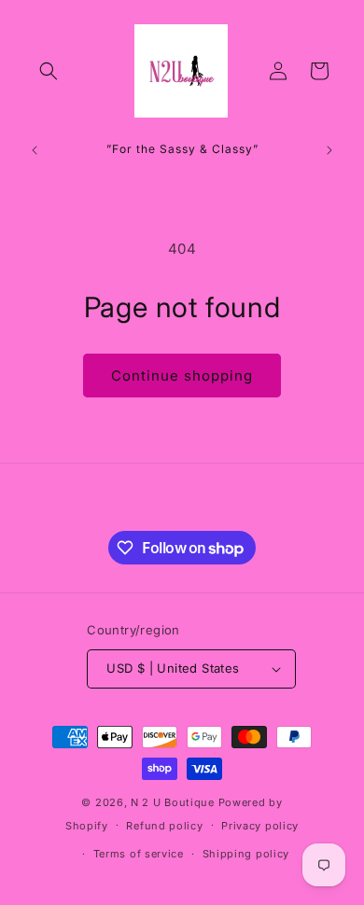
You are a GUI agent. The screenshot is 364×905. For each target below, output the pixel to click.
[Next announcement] (329, 150)
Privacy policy (260, 825)
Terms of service (138, 853)
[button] (48, 70)
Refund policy (164, 825)
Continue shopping (182, 375)
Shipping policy (246, 853)
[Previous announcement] (34, 150)
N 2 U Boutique (173, 802)
